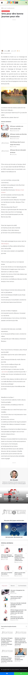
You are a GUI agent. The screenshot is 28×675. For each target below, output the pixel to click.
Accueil (4, 8)
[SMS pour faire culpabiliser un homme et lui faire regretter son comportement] (21, 550)
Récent (13, 585)
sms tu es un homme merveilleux (6, 573)
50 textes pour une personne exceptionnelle (20, 658)
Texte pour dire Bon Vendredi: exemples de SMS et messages (18, 604)
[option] (14, 495)
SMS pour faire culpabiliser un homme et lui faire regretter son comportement (19, 557)
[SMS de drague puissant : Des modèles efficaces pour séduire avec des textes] (5, 612)
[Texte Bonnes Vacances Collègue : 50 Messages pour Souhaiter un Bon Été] (7, 651)
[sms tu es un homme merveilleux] (7, 567)
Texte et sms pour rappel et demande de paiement (12, 499)
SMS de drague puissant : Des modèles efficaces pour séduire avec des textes (18, 611)
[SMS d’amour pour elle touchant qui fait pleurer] (5, 619)
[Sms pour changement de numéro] (5, 592)
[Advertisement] (14, 35)
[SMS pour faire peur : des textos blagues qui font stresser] (7, 550)
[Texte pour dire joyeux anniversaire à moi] (5, 598)
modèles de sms (10, 8)
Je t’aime (5, 371)
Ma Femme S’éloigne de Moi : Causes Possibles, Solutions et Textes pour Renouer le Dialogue (6, 641)
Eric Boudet (5, 50)
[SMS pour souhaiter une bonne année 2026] (5, 127)
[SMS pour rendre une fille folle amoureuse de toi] (5, 135)
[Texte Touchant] (12, 2)
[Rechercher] (26, 3)
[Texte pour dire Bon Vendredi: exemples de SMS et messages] (5, 605)
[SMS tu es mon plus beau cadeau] (21, 567)
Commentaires (22, 585)
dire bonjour (5, 243)
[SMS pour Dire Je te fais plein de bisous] (5, 151)
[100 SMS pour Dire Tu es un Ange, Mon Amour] (5, 143)
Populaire (4, 585)
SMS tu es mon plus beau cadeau (20, 573)
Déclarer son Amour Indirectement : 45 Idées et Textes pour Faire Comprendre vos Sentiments (21, 641)
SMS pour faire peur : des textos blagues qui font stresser (7, 556)
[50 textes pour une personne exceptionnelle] (21, 651)
